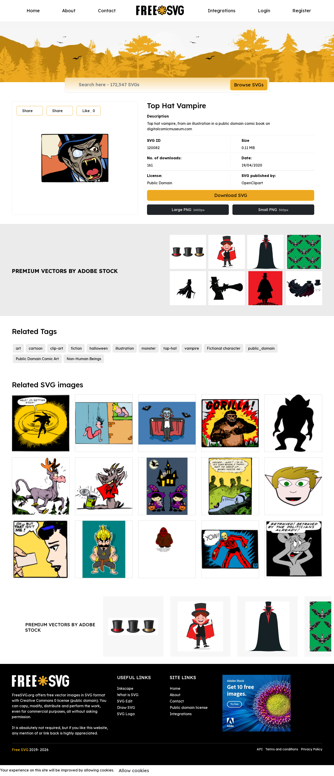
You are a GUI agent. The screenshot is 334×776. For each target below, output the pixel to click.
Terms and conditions (281, 749)
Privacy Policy (311, 749)
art (18, 348)
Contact (107, 10)
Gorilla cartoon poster (225, 445)
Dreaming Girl (218, 508)
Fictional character (223, 348)
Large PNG (188, 209)
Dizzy (21, 445)
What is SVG (127, 695)
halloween (99, 348)
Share (27, 110)
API (260, 749)
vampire (191, 348)
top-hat (170, 348)
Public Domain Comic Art (37, 358)
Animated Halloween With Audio (167, 506)
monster (149, 348)
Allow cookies (134, 770)
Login (264, 10)
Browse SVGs (249, 85)
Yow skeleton (217, 572)
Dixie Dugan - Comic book (40, 572)
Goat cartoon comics (98, 508)
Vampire (150, 445)
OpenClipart (252, 183)
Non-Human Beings (84, 358)
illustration (124, 348)
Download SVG (230, 195)
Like (88, 110)
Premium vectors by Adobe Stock (65, 271)
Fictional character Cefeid (166, 572)
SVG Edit (124, 701)
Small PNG (273, 209)
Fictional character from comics (103, 569)
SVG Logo (126, 714)
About (68, 10)
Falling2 (87, 445)
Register (301, 10)
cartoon (35, 348)
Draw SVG (126, 707)
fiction (76, 348)
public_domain (261, 348)
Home (33, 10)
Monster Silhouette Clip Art (292, 445)
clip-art (56, 348)
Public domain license (189, 707)
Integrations (221, 10)
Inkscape (125, 688)
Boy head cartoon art (288, 508)
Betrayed (277, 572)
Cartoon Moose (30, 508)
